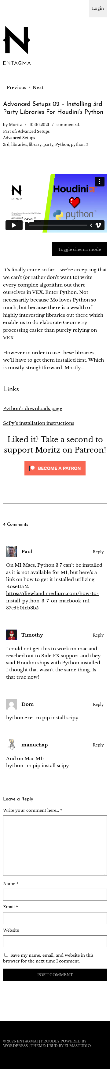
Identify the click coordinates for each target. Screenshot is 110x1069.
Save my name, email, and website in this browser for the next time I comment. (48, 958)
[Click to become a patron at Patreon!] (55, 477)
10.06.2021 (39, 124)
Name (11, 883)
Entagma (26, 1041)
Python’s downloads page (32, 408)
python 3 (79, 144)
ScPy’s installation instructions (38, 423)
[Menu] (10, 7)
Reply (98, 552)
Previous (16, 87)
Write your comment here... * (32, 810)
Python (62, 144)
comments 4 (68, 124)
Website (11, 930)
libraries (19, 144)
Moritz (15, 124)
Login (98, 8)
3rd (6, 144)
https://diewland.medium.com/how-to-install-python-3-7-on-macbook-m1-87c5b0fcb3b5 (52, 600)
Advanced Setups (34, 131)
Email (10, 906)
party (48, 144)
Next (38, 87)
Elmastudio (77, 1046)
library (35, 144)
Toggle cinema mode (79, 249)
